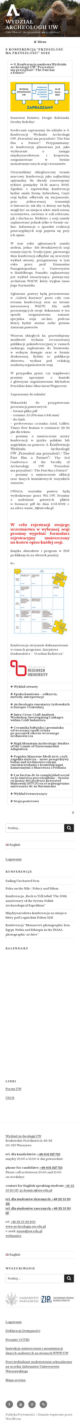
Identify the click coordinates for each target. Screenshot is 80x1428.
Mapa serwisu (16, 1380)
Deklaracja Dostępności (23, 1330)
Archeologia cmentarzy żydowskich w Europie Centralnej (40, 706)
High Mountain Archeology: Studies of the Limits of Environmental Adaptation (39, 746)
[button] (40, 68)
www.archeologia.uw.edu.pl (26, 1226)
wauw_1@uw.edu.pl (38, 508)
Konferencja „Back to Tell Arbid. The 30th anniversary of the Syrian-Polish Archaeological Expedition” (36, 900)
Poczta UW (13, 1089)
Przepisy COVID (17, 1339)
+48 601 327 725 (48, 1154)
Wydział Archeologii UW (32, 24)
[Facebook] (9, 1404)
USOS (10, 1098)
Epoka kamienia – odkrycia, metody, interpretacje (33, 695)
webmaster (13, 1236)
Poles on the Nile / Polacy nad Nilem (32, 888)
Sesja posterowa (26, 801)
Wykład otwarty (26, 686)
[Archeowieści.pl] (43, 1404)
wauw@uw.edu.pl (29, 1231)
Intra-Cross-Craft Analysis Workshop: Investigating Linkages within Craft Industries (36, 717)
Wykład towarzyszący (30, 793)
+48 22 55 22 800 (23, 1222)
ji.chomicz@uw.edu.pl (36, 1190)
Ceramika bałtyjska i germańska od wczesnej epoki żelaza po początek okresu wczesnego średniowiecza (37, 732)
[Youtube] (20, 1404)
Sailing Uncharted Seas (22, 881)
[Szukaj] (69, 828)
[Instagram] (32, 1404)
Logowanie (14, 859)
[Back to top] (73, 812)
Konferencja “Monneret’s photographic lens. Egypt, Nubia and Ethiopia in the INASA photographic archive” (38, 929)
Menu (42, 42)
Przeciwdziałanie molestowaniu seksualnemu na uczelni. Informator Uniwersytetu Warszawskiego (39, 1366)
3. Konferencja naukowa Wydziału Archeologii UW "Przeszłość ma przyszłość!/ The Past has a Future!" (38, 68)
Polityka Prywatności (20, 1414)
